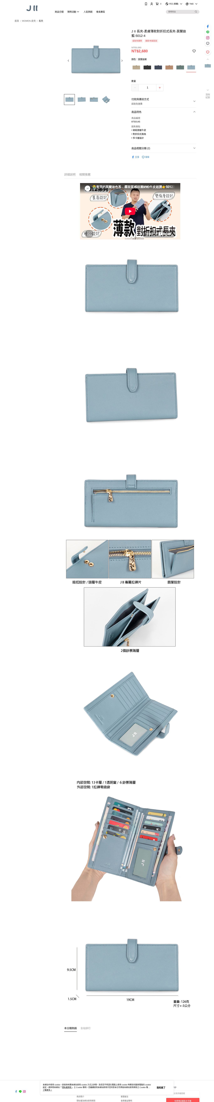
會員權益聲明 (126, 1101)
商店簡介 (80, 1097)
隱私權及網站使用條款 (86, 1101)
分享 (137, 157)
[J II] (32, 8)
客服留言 (124, 1097)
